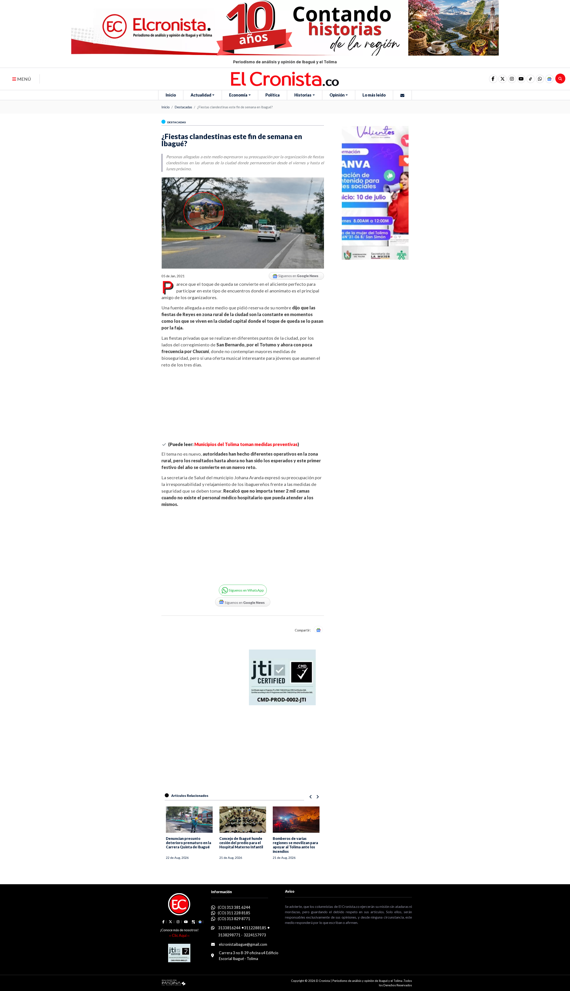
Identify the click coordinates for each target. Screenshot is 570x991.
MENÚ (23, 79)
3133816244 (229, 927)
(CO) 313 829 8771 (234, 918)
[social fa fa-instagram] (512, 79)
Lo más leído (374, 95)
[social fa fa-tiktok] (530, 79)
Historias (302, 95)
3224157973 (255, 935)
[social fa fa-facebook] (493, 79)
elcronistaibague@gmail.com (243, 944)
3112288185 (255, 927)
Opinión (337, 95)
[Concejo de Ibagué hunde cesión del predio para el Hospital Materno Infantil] (242, 819)
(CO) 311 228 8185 (234, 913)
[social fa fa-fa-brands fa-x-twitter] (502, 79)
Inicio (171, 95)
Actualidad (201, 95)
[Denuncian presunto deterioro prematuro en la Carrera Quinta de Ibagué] (189, 819)
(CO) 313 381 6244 (234, 907)
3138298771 (229, 935)
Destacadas (183, 107)
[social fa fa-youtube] (521, 79)
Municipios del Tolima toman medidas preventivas (245, 444)
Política (272, 95)
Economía (238, 95)
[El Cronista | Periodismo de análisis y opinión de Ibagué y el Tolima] (285, 78)
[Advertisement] (242, 405)
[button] (540, 79)
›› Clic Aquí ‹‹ (179, 935)
